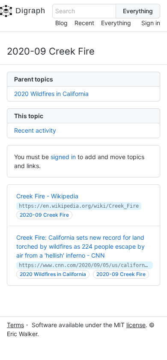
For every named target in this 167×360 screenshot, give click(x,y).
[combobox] (84, 11)
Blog (61, 22)
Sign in (150, 22)
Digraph (30, 10)
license (136, 324)
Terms (15, 324)
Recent (84, 22)
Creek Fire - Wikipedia (47, 196)
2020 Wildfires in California (51, 93)
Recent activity (35, 130)
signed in (63, 156)
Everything (116, 22)
